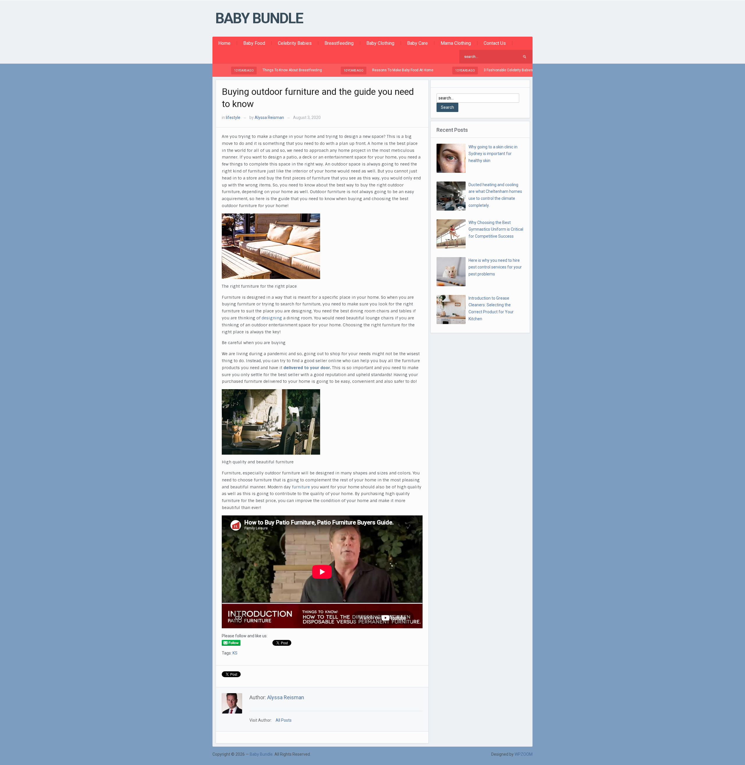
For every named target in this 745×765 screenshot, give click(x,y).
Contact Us (495, 43)
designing (272, 318)
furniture (301, 487)
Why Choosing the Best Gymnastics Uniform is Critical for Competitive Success (496, 229)
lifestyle (233, 117)
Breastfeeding (339, 43)
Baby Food (254, 43)
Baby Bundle (259, 18)
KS (235, 653)
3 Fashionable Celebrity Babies (481, 70)
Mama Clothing (456, 43)
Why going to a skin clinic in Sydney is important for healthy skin (493, 154)
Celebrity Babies (295, 43)
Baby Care (417, 43)
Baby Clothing (380, 43)
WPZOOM (524, 754)
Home (224, 43)
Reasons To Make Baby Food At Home (375, 70)
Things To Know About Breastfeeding (265, 70)
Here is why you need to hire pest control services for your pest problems (495, 267)
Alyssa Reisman (269, 117)
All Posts (284, 720)
